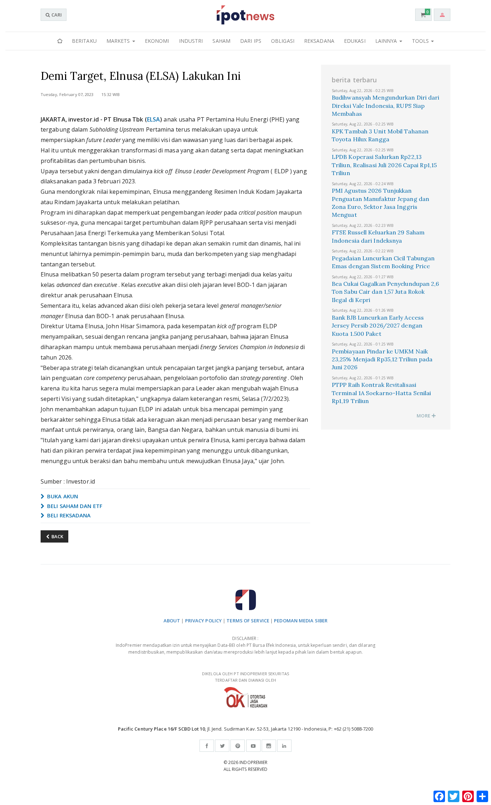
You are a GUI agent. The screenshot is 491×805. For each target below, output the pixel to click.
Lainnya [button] (387, 40)
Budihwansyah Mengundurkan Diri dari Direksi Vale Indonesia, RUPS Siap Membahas (386, 105)
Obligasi (282, 40)
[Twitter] (222, 746)
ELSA (153, 119)
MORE (424, 415)
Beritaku (84, 40)
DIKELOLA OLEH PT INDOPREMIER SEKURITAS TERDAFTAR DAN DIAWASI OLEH (245, 677)
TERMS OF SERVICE (247, 620)
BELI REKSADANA (68, 515)
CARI (56, 15)
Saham (221, 40)
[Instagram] (269, 746)
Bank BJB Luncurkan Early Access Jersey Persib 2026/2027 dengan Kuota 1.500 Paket (378, 325)
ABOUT (172, 620)
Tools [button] (421, 40)
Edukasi (355, 40)
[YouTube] (253, 746)
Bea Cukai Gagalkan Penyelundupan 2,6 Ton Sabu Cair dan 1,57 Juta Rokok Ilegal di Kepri (385, 291)
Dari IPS (250, 40)
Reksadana (319, 40)
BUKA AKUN (62, 496)
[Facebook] (206, 746)
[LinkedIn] (284, 746)
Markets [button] (119, 40)
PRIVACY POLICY (203, 620)
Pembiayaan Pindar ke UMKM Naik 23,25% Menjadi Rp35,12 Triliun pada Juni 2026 (382, 359)
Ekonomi (157, 40)
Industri (191, 40)
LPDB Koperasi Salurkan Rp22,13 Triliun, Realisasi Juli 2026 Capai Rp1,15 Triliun (384, 165)
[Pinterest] (237, 746)
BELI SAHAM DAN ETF (74, 505)
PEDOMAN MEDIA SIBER (300, 620)
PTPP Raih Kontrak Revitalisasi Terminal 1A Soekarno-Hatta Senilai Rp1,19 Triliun (381, 392)
